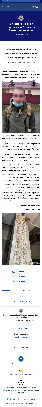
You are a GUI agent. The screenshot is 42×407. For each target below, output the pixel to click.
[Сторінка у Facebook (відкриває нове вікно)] (15, 347)
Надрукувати (21, 271)
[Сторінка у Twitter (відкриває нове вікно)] (19, 347)
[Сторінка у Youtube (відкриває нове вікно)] (23, 347)
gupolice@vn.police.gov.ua (21, 337)
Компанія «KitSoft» (15, 399)
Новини (7, 44)
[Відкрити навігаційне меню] (8, 7)
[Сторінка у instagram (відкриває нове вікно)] (27, 347)
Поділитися (21, 276)
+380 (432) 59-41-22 (21, 329)
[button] (21, 301)
